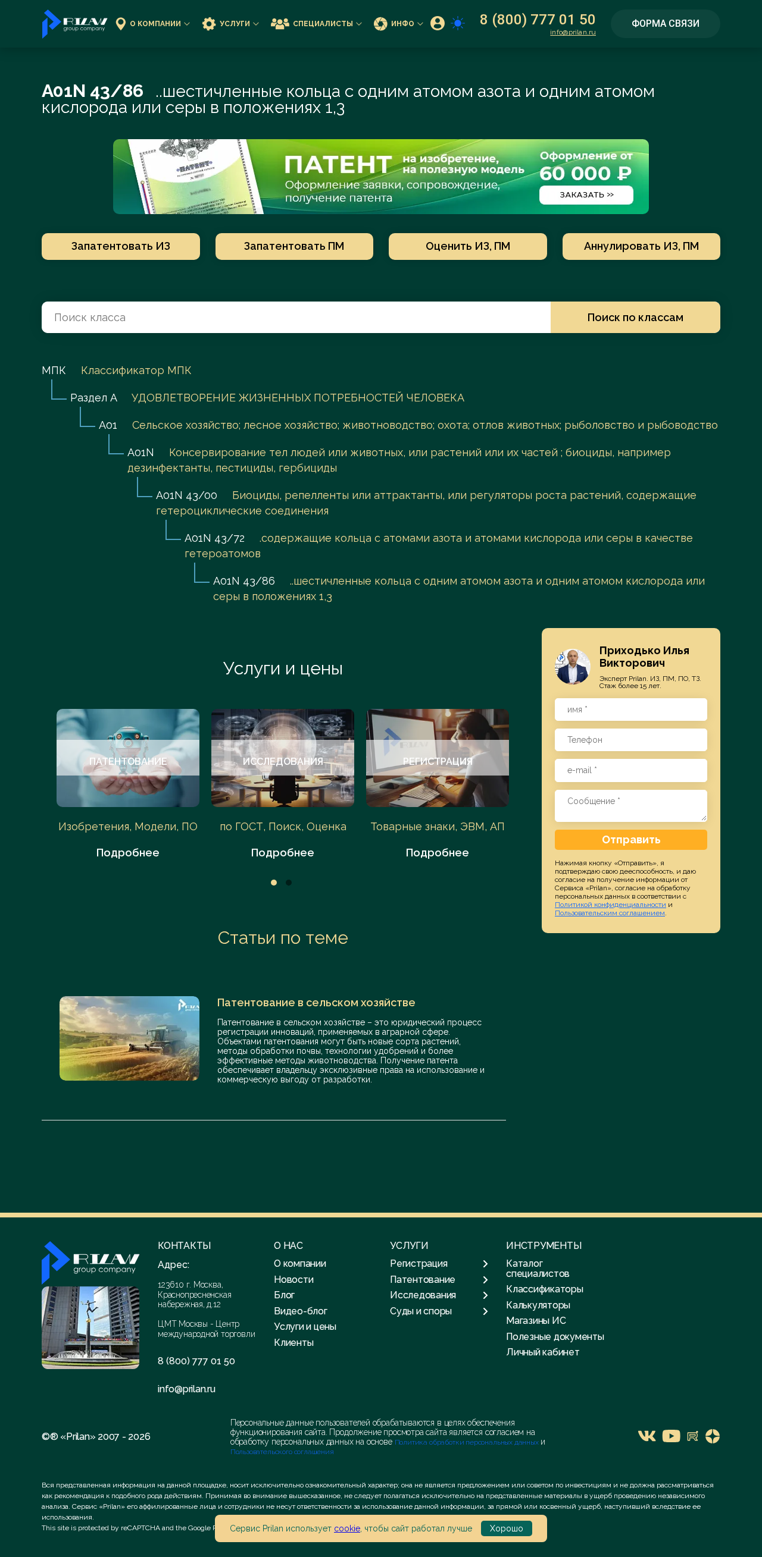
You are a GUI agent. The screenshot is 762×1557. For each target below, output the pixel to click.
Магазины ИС (536, 1320)
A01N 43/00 (186, 495)
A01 (108, 425)
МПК (54, 370)
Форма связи (665, 23)
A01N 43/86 (244, 581)
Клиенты (293, 1342)
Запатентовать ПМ (294, 246)
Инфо (402, 24)
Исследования (423, 1295)
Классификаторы (544, 1289)
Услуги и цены (283, 668)
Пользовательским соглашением (610, 912)
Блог (284, 1295)
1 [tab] (274, 883)
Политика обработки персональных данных (468, 1442)
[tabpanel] (128, 785)
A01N (140, 452)
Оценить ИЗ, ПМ (468, 246)
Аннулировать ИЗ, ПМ (641, 246)
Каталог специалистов (538, 1268)
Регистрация (418, 1264)
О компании (155, 24)
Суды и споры (421, 1311)
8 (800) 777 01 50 (538, 19)
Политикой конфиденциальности (610, 904)
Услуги (235, 24)
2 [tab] (289, 883)
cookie (347, 1528)
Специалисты (323, 24)
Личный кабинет (543, 1352)
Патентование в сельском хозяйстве (316, 1002)
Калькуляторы (538, 1305)
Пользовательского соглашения (282, 1452)
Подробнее (128, 852)
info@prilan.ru (573, 32)
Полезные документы (555, 1336)
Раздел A (93, 397)
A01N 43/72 (215, 538)
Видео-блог (300, 1311)
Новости (293, 1279)
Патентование (422, 1280)
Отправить (631, 839)
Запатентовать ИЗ (120, 246)
